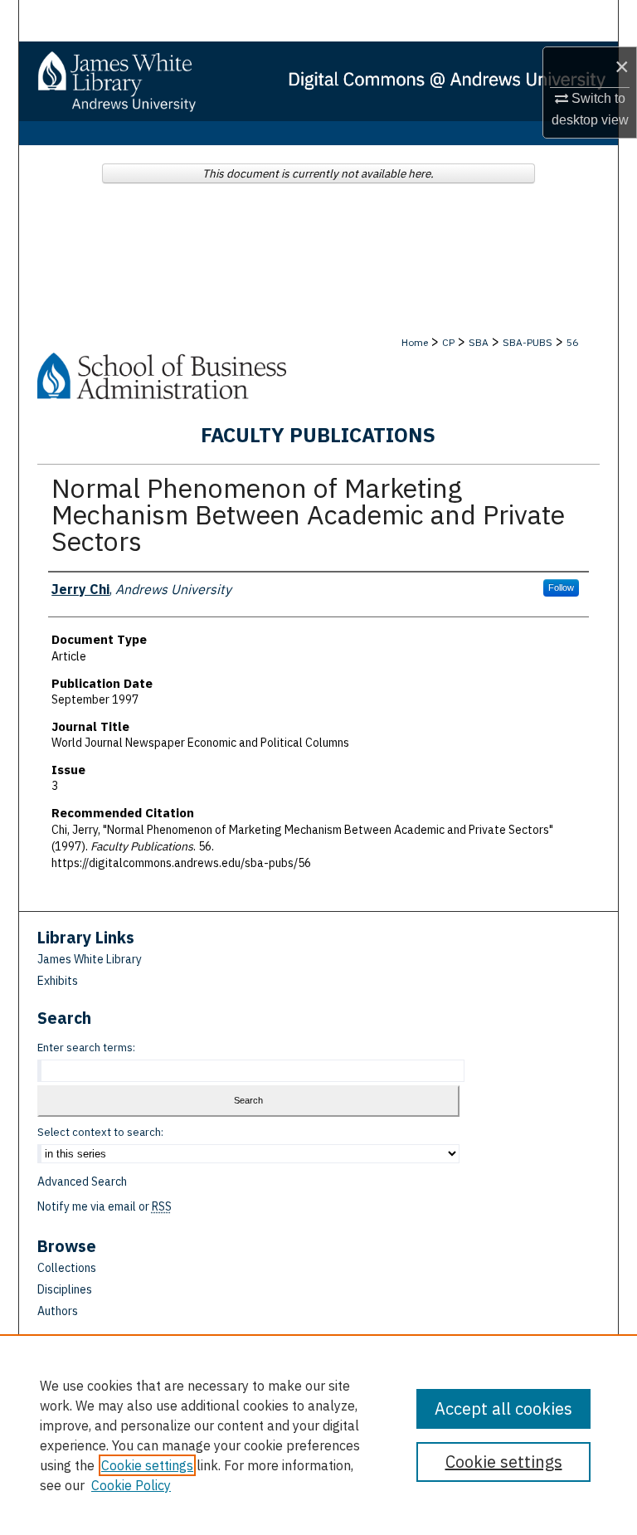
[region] (318, 1434)
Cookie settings (147, 1465)
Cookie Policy (131, 1485)
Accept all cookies (503, 1408)
